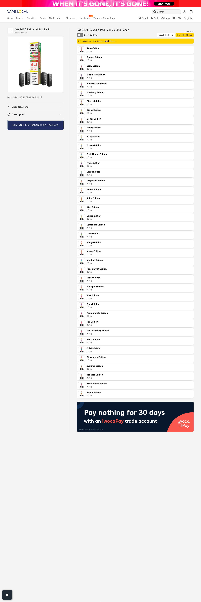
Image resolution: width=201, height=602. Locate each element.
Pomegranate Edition (97, 313)
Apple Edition (93, 48)
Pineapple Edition (95, 286)
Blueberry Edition (95, 92)
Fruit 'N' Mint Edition (97, 154)
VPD (178, 18)
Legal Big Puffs (166, 35)
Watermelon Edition (97, 383)
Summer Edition (95, 366)
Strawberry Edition (96, 357)
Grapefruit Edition (96, 180)
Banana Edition (94, 57)
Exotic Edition (94, 127)
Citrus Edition (94, 110)
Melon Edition (94, 251)
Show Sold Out (80, 35)
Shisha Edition (94, 348)
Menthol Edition (95, 260)
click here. (110, 41)
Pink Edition (93, 295)
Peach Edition (93, 277)
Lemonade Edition (96, 224)
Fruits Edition (93, 163)
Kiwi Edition (93, 207)
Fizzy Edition (93, 136)
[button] (166, 11)
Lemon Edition (94, 216)
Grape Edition (93, 171)
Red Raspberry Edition (98, 330)
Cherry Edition (94, 101)
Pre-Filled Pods (184, 35)
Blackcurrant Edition (97, 83)
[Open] (7, 595)
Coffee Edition (94, 119)
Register (189, 18)
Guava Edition (94, 189)
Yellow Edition (94, 392)
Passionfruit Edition (97, 269)
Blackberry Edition (96, 74)
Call (156, 18)
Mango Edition (94, 242)
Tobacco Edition (95, 374)
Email (145, 18)
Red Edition (92, 321)
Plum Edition (93, 304)
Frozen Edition (94, 145)
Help (167, 18)
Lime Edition (93, 233)
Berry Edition (93, 66)
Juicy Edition (93, 198)
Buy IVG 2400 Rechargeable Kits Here (35, 124)
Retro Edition (93, 339)
